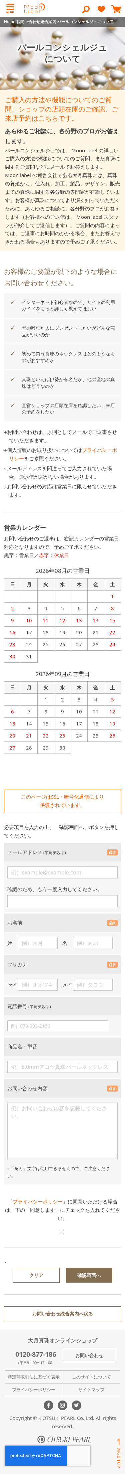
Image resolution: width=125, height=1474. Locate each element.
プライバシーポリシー (38, 1201)
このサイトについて (91, 1377)
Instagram (62, 1405)
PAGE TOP (118, 1453)
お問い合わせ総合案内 (36, 21)
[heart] (101, 12)
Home (9, 21)
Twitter (76, 1405)
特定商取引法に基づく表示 (34, 1377)
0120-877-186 (35, 1354)
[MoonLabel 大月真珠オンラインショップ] (34, 8)
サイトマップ (91, 1389)
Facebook (48, 1405)
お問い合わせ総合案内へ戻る (62, 1313)
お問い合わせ (89, 1355)
